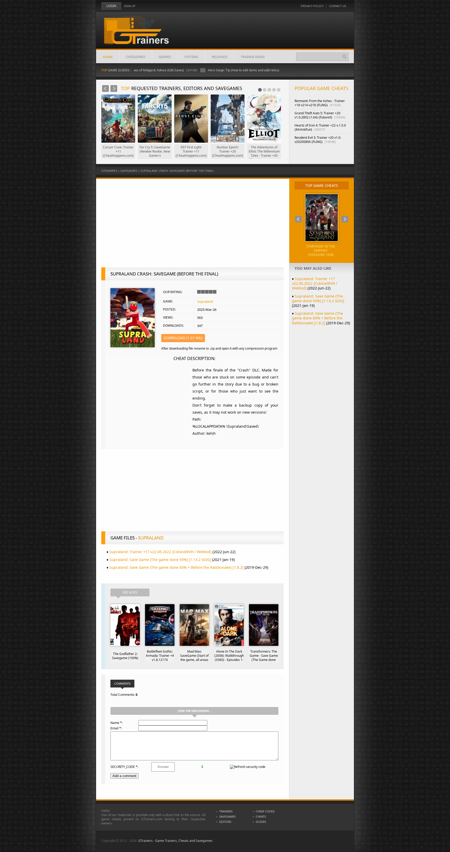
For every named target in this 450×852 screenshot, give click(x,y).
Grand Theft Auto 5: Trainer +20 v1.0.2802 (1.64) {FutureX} (320, 115)
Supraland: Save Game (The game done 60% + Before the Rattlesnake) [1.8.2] (176, 567)
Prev (105, 88)
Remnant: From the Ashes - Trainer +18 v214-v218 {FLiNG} (320, 103)
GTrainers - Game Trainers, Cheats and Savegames (175, 840)
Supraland (205, 301)
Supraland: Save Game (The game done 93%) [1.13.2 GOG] (160, 559)
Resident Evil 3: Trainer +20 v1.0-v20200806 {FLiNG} (318, 139)
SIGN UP (129, 6)
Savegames (128, 171)
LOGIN (111, 6)
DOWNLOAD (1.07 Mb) (183, 337)
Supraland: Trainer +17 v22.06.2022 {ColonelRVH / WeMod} (160, 551)
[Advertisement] (192, 225)
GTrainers (109, 171)
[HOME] (140, 34)
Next (114, 88)
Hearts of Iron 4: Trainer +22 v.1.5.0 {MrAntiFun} (320, 127)
